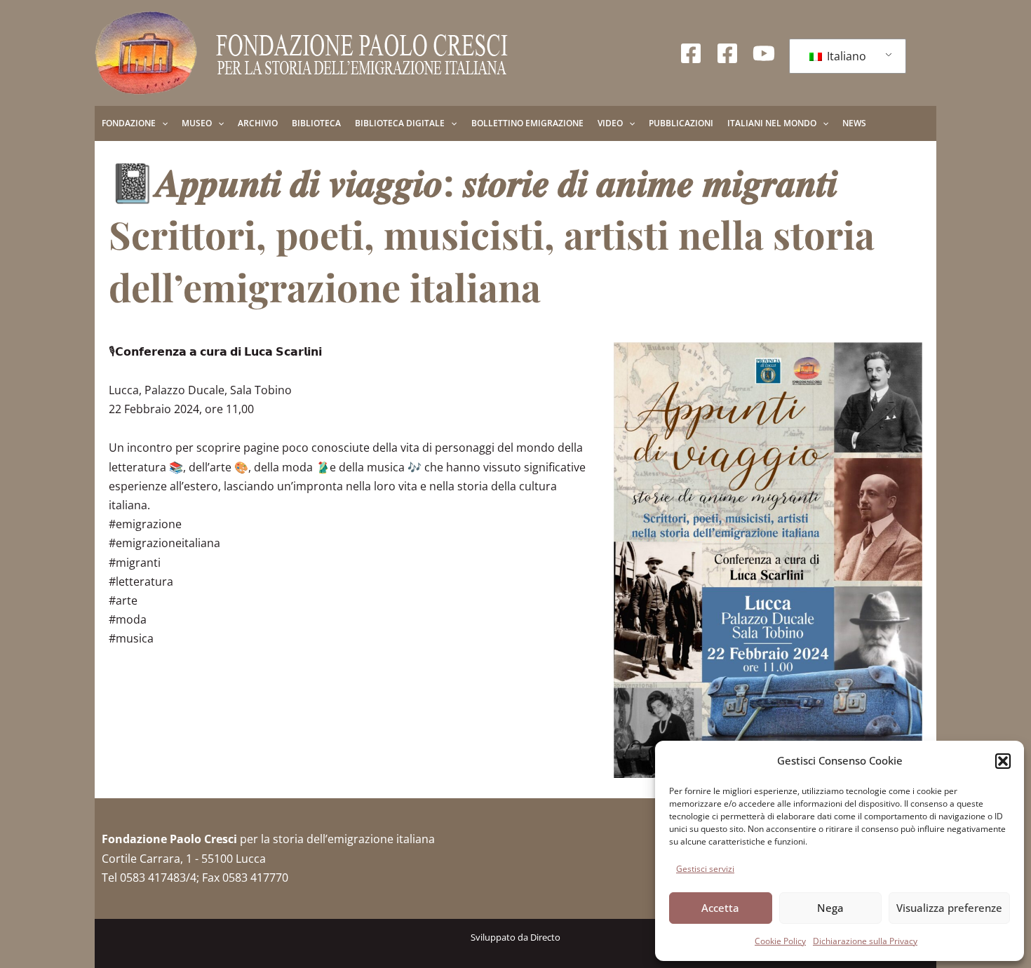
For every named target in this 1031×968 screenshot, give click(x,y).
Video (610, 123)
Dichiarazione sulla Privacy (865, 941)
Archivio (258, 123)
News (854, 123)
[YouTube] (764, 53)
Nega (830, 908)
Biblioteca (316, 123)
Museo (197, 123)
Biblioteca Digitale (400, 123)
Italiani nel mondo (771, 123)
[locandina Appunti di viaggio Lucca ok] (768, 560)
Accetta (720, 908)
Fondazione (129, 123)
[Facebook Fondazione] (691, 53)
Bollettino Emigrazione (527, 123)
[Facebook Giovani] (727, 53)
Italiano (845, 56)
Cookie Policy (780, 941)
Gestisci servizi (705, 869)
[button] (1003, 761)
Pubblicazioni (681, 123)
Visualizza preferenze (949, 908)
